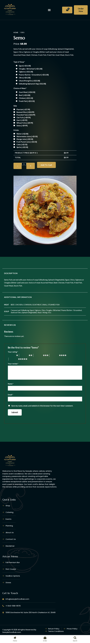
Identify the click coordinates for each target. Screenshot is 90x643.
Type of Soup (19, 62)
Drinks (16, 130)
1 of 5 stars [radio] (11, 355)
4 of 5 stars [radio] (54, 355)
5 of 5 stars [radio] (13, 359)
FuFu (22, 32)
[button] (49, 10)
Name (10, 384)
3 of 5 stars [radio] (38, 355)
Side (15, 106)
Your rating (13, 352)
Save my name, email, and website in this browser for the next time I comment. (42, 406)
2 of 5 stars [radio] (24, 355)
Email (10, 395)
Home (15, 32)
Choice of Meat (20, 88)
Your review (13, 364)
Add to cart (46, 165)
